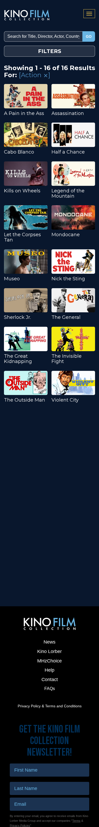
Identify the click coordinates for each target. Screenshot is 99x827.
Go (89, 36)
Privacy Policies (20, 825)
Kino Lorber (49, 651)
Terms (76, 820)
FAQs (49, 688)
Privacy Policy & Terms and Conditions (50, 706)
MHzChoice (49, 660)
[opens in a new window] (49, 623)
